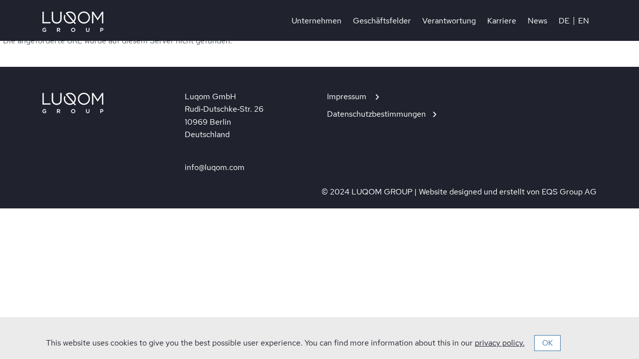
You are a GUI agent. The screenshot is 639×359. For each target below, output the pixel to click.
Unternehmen (316, 21)
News (537, 21)
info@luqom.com (215, 167)
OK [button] (547, 343)
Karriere (501, 21)
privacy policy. (500, 343)
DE (564, 21)
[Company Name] (72, 21)
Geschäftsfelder (382, 21)
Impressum (347, 96)
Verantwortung (449, 21)
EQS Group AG (569, 191)
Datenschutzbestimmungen (376, 114)
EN (583, 21)
